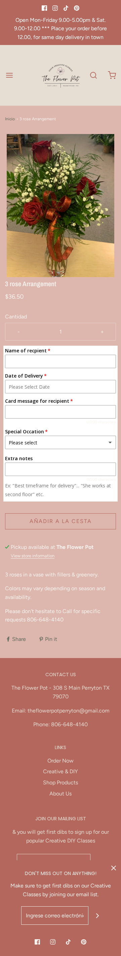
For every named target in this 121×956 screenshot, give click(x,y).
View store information (32, 555)
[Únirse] (97, 915)
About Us (60, 793)
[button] (60, 205)
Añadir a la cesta (61, 521)
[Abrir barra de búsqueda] (93, 75)
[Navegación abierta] (9, 75)
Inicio (10, 119)
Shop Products (60, 782)
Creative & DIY (60, 771)
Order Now (60, 760)
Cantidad (16, 316)
